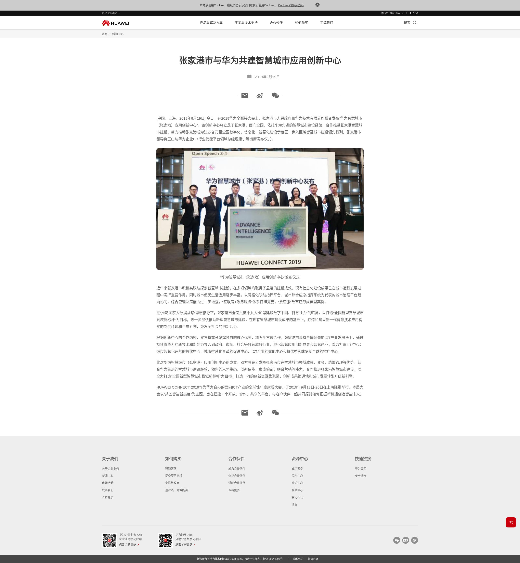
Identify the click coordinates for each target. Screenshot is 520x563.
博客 (294, 504)
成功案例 (297, 468)
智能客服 (171, 468)
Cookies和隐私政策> (291, 5)
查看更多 (107, 497)
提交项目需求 (173, 475)
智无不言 (297, 497)
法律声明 (313, 559)
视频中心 (297, 490)
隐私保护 (298, 559)
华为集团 (360, 468)
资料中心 (297, 475)
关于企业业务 (110, 468)
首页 (105, 34)
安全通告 (360, 475)
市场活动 (107, 482)
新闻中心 (118, 34)
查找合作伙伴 (236, 475)
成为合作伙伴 (236, 468)
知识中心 (297, 482)
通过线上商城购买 (176, 490)
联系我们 (107, 490)
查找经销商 (172, 482)
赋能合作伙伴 (236, 482)
